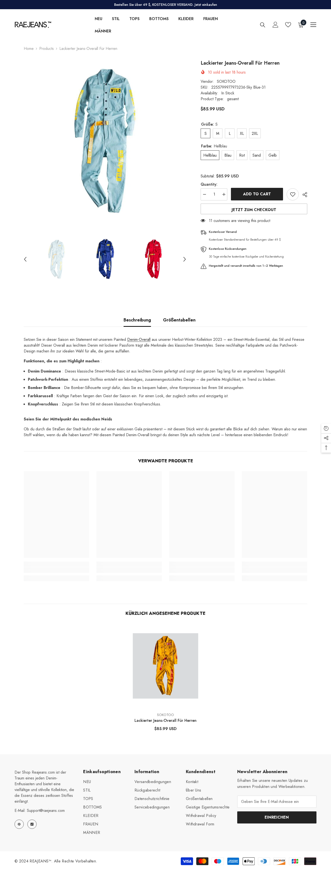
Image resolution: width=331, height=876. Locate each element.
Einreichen (277, 817)
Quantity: (209, 184)
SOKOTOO (226, 81)
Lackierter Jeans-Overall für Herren (165, 720)
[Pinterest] (19, 824)
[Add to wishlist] (293, 194)
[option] (105, 141)
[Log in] (275, 25)
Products (46, 48)
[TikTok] (32, 824)
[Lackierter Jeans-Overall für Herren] (165, 666)
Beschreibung (137, 320)
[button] (25, 259)
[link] (56, 570)
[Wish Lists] (288, 25)
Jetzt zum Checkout (254, 210)
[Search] (263, 25)
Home (29, 48)
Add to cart (257, 194)
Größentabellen (179, 320)
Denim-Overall (138, 339)
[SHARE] (303, 194)
